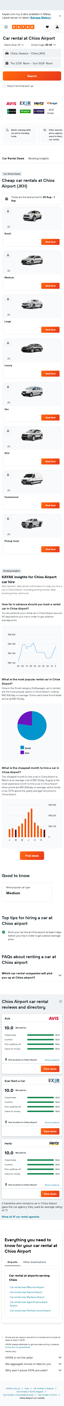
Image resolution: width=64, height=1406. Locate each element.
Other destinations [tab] (34, 1262)
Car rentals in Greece (43, 1388)
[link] (32, 855)
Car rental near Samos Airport (26, 1292)
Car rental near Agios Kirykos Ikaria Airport (28, 1303)
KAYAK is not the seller (19, 1357)
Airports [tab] (12, 1262)
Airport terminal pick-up (20, 85)
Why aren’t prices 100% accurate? (26, 1370)
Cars (27, 1388)
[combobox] (14, 45)
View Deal (50, 241)
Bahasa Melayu (40, 17)
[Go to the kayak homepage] (23, 27)
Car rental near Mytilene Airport (27, 1297)
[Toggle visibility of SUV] (24, 753)
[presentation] (60, 1001)
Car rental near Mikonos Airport (27, 1287)
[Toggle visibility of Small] (25, 748)
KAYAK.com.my (13, 1388)
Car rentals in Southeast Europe (18, 1394)
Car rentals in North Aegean (30, 1391)
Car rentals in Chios (47, 1394)
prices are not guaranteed (17, 1347)
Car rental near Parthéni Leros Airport (30, 1310)
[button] (60, 16)
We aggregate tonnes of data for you (28, 1364)
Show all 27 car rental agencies (20, 1216)
